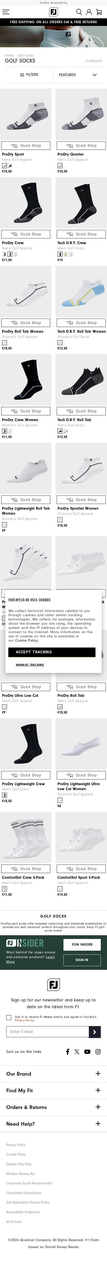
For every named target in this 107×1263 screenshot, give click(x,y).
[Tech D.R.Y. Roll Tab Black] (59, 431)
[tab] (99, 11)
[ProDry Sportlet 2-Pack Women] (26, 562)
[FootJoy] (53, 12)
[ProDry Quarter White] (59, 165)
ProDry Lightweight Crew (23, 784)
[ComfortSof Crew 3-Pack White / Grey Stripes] (4, 888)
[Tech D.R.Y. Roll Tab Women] (81, 291)
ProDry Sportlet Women (78, 508)
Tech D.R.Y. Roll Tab (74, 420)
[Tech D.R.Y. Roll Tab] (81, 380)
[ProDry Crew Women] (26, 380)
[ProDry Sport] (26, 114)
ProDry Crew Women (20, 420)
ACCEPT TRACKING (34, 652)
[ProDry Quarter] (81, 114)
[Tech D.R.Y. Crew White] (70, 254)
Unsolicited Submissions (23, 1193)
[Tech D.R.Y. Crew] (81, 203)
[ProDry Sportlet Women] (81, 468)
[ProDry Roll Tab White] (59, 707)
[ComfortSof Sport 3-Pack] (81, 837)
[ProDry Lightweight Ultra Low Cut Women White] (59, 800)
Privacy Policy (24, 1020)
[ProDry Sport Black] (9, 165)
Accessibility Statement (23, 1212)
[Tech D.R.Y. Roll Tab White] (65, 431)
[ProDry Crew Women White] (9, 431)
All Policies (14, 1222)
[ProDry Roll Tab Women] (26, 291)
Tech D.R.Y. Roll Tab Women (81, 331)
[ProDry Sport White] (4, 165)
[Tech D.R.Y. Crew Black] (59, 254)
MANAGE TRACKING (30, 664)
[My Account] (89, 12)
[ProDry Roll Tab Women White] (4, 342)
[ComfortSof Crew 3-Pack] (26, 837)
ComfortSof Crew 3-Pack (23, 877)
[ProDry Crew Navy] (4, 254)
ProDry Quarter (70, 154)
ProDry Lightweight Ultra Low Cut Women (78, 786)
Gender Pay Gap (18, 1164)
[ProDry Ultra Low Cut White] (4, 707)
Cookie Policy (26, 640)
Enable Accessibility (53, 2)
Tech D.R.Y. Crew (71, 243)
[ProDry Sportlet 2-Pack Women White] (4, 618)
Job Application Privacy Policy (27, 1202)
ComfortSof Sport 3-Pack (78, 877)
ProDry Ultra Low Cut (20, 695)
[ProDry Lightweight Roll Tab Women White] (4, 524)
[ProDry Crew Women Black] (4, 431)
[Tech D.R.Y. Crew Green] (65, 254)
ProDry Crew (13, 243)
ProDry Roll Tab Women (23, 331)
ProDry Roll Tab (70, 695)
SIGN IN (82, 960)
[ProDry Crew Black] (9, 254)
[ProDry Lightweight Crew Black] (4, 795)
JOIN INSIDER (82, 945)
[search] (79, 12)
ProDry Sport (13, 154)
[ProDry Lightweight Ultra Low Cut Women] (81, 744)
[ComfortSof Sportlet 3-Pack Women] (81, 562)
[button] (6, 12)
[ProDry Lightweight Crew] (26, 744)
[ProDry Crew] (26, 203)
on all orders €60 (39, 22)
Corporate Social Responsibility (29, 1183)
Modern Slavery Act (20, 1174)
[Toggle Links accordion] (53, 1074)
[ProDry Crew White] (15, 254)
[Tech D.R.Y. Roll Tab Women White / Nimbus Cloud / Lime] (59, 342)
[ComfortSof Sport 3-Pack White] (59, 888)
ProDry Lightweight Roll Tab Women (26, 511)
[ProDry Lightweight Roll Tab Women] (26, 468)
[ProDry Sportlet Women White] (59, 519)
